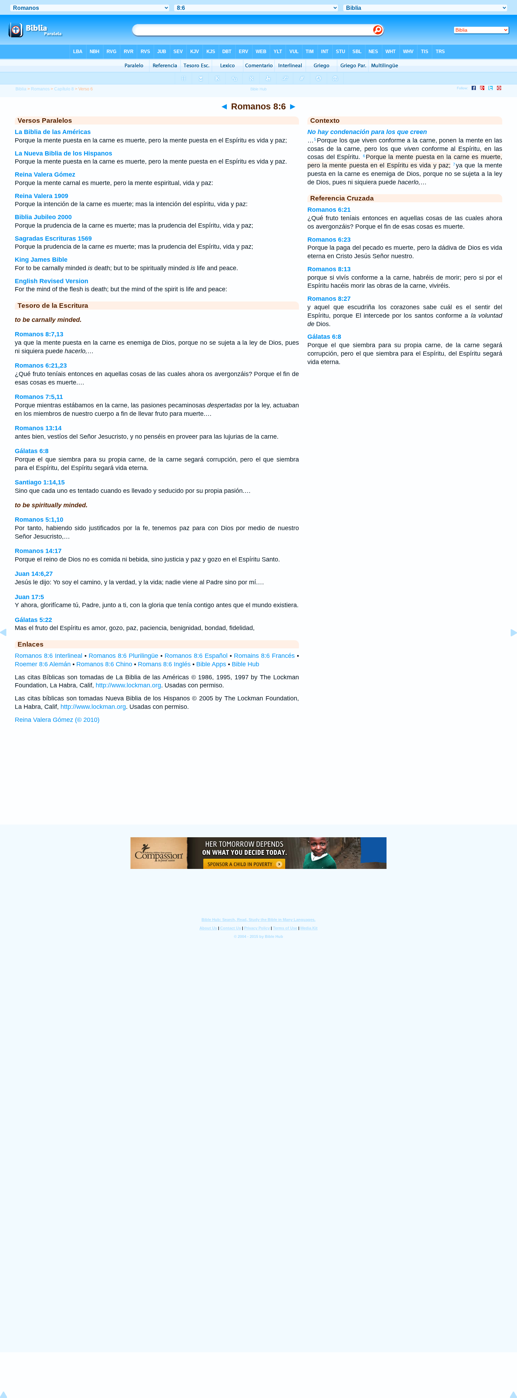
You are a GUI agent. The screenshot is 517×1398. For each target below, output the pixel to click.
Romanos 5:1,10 (39, 519)
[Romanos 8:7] (508, 648)
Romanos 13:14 (38, 428)
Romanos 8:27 (329, 298)
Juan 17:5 (29, 596)
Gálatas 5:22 (33, 619)
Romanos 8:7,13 (39, 334)
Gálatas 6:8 (32, 451)
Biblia (20, 89)
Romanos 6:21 (329, 209)
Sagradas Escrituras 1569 (53, 238)
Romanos (40, 89)
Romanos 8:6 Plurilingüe (123, 655)
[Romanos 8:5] (9, 648)
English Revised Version (51, 281)
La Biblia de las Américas (53, 131)
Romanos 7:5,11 (39, 396)
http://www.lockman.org (128, 685)
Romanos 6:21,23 (41, 365)
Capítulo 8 (64, 89)
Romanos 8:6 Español (196, 655)
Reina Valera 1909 (41, 195)
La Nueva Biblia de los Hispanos (63, 153)
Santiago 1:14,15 (40, 482)
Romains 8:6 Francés (264, 655)
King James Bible (41, 259)
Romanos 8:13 (329, 269)
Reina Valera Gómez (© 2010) (57, 719)
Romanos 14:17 (38, 550)
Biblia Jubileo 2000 (43, 217)
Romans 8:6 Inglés (164, 664)
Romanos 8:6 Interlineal (48, 655)
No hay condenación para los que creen (367, 131)
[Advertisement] (258, 781)
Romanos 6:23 (329, 239)
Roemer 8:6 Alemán (43, 664)
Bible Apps (211, 664)
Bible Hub (245, 664)
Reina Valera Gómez (45, 174)
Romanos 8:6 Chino (104, 664)
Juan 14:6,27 (34, 573)
